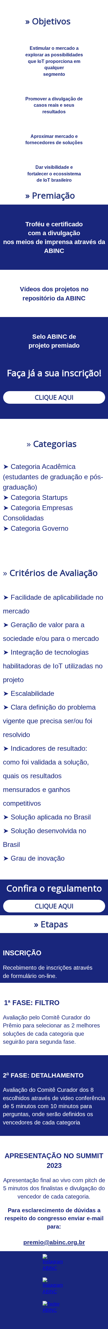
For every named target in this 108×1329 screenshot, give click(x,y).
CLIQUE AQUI (54, 397)
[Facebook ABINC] (54, 1286)
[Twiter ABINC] (54, 1307)
